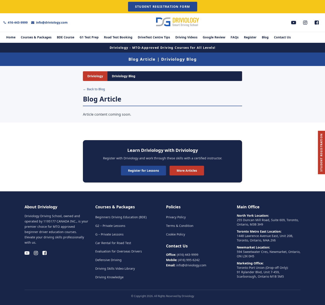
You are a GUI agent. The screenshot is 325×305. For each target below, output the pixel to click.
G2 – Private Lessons (110, 226)
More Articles (187, 170)
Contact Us (282, 37)
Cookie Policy (175, 234)
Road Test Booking (118, 37)
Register (250, 37)
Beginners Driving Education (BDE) (121, 217)
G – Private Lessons (109, 234)
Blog (265, 37)
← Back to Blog (94, 89)
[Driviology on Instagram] (305, 22)
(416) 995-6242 (189, 260)
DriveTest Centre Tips (154, 37)
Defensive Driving (108, 260)
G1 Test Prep (89, 37)
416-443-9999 (18, 22)
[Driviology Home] (178, 26)
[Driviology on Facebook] (316, 22)
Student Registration (321, 153)
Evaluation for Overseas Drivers (118, 251)
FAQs (235, 37)
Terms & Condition (179, 226)
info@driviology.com (52, 22)
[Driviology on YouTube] (293, 22)
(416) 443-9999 (187, 254)
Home (10, 37)
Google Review (214, 37)
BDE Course (65, 37)
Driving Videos (186, 37)
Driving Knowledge (109, 277)
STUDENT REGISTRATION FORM (162, 6)
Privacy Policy (176, 217)
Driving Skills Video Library (115, 268)
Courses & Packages (36, 37)
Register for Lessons (143, 170)
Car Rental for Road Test (113, 243)
